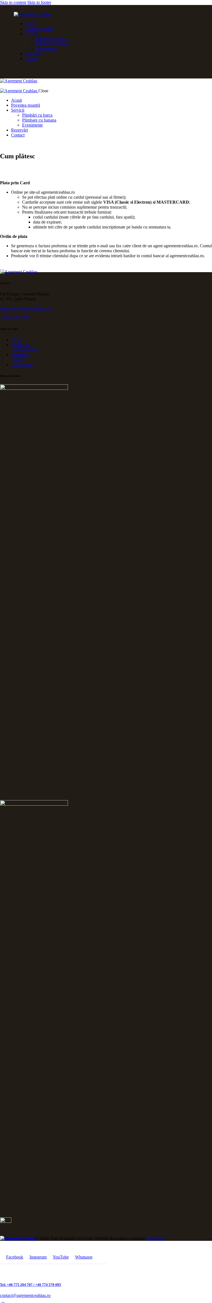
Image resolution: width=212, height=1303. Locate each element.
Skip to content (13, 2)
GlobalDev (156, 1238)
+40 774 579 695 (15, 317)
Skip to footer (39, 2)
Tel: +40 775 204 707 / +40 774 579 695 (30, 1285)
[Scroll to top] (3, 1300)
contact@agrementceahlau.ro (25, 308)
